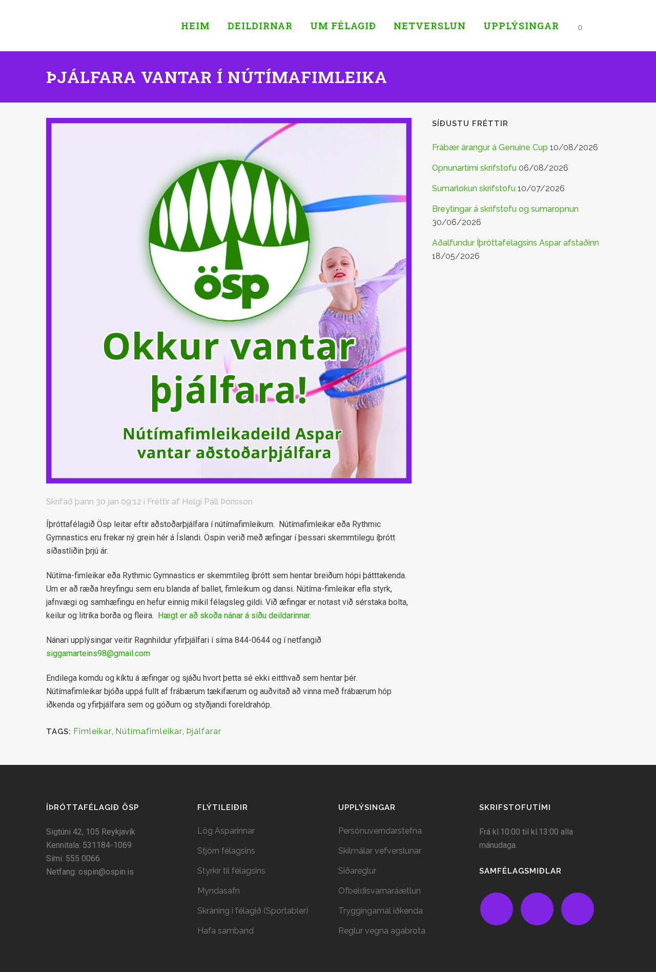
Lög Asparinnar (226, 831)
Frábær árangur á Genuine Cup (490, 147)
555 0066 (83, 858)
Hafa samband (225, 931)
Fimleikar (92, 731)
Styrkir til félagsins (231, 871)
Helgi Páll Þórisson (217, 502)
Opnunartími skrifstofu (474, 168)
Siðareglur (357, 871)
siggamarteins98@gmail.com (98, 653)
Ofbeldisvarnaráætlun (379, 891)
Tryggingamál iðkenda (380, 911)
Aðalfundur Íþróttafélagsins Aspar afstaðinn (515, 243)
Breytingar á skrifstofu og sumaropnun (505, 209)
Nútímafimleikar (148, 731)
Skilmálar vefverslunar (379, 851)
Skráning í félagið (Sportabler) (253, 911)
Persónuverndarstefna (380, 831)
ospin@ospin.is (106, 872)
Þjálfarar (203, 731)
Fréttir (158, 502)
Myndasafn (218, 891)
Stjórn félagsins (226, 851)
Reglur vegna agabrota (381, 931)
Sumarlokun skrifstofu (474, 188)
